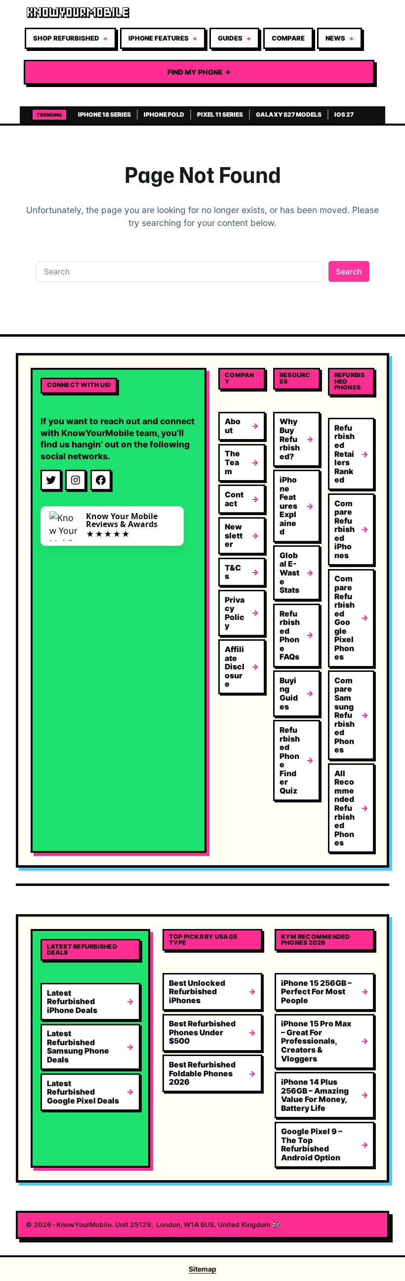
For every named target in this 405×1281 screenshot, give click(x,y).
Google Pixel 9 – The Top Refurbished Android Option (311, 1144)
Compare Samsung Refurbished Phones (344, 715)
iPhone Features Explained (288, 505)
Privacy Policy (234, 613)
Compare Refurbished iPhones (344, 529)
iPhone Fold (164, 114)
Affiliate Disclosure (234, 667)
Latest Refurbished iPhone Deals (72, 1001)
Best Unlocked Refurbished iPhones (197, 991)
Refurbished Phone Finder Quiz (290, 760)
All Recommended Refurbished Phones (344, 808)
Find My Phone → (199, 72)
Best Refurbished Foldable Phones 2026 (202, 1073)
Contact (234, 499)
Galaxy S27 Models (289, 114)
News (335, 38)
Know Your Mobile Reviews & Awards (122, 520)
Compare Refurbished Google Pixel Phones (344, 618)
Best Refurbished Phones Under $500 (202, 1032)
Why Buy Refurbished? (290, 439)
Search (349, 271)
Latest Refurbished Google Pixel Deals (83, 1092)
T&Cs (233, 572)
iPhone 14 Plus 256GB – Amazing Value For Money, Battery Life (315, 1095)
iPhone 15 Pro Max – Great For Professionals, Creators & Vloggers (316, 1041)
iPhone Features (158, 38)
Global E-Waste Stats (289, 573)
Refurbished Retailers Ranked (344, 454)
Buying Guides (289, 693)
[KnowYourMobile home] (199, 13)
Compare (288, 38)
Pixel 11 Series (220, 114)
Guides (230, 38)
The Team (232, 462)
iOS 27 (344, 114)
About (233, 426)
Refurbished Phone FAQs (290, 635)
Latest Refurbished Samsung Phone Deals (78, 1046)
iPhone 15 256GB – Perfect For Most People (316, 991)
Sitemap (202, 1269)
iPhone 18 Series (104, 114)
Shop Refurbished (66, 38)
